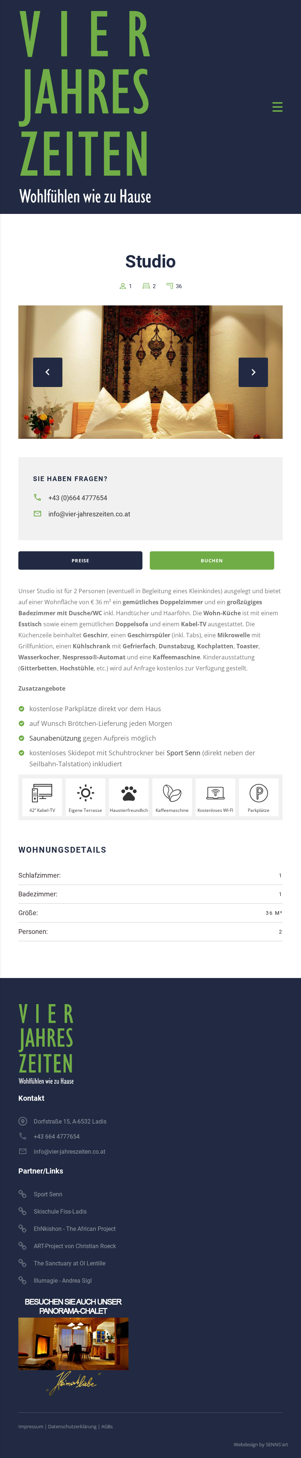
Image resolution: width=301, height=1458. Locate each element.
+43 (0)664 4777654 (77, 498)
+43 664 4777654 (57, 1136)
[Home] (84, 106)
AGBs (107, 1426)
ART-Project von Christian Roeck (75, 1246)
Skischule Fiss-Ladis (60, 1211)
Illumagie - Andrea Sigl (63, 1280)
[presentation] (47, 372)
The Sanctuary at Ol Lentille (69, 1263)
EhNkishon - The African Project (75, 1228)
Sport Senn (183, 752)
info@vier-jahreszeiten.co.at (89, 514)
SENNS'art (277, 1444)
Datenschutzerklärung (72, 1426)
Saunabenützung (55, 738)
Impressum (30, 1426)
